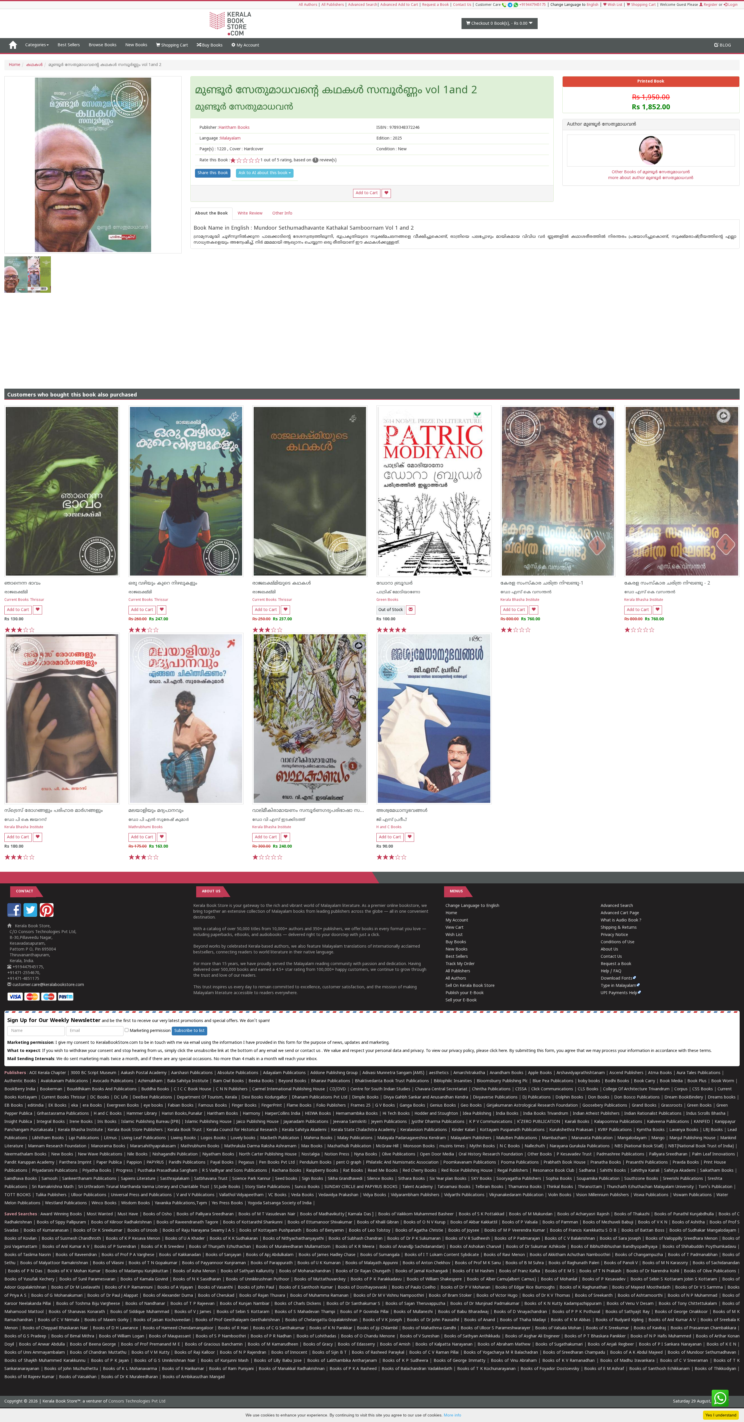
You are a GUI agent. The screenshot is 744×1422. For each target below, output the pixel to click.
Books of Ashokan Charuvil (475, 1246)
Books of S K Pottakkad (482, 1214)
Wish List (614, 5)
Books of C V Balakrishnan (570, 1238)
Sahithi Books (613, 1170)
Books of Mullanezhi (413, 1312)
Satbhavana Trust (211, 1178)
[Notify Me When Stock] (410, 609)
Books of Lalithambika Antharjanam (342, 1360)
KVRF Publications (615, 1130)
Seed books (286, 1178)
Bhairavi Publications (330, 1081)
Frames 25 (360, 1105)
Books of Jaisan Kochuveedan (161, 1320)
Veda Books (302, 1195)
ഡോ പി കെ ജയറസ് (25, 819)
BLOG (724, 45)
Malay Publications (355, 1138)
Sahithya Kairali (645, 1170)
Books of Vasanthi (215, 1287)
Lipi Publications (84, 1138)
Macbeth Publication (279, 1138)
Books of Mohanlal (559, 1279)
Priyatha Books (96, 1170)
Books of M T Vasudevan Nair (266, 1214)
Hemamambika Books (357, 1113)
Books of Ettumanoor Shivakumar (319, 1222)
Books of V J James (192, 1312)
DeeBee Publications (152, 1097)
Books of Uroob (142, 1230)
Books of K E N (721, 1344)
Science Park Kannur (251, 1178)
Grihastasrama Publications (63, 1113)
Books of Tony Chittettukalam (688, 1303)
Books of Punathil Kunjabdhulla (683, 1214)
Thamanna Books (525, 1187)
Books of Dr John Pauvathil (433, 1320)
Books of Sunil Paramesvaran (87, 1279)
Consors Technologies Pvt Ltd (136, 1401)
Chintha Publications (491, 1089)
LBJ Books (713, 1130)
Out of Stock (390, 610)
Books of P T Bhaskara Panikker (595, 1336)
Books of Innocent (289, 1352)
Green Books (387, 600)
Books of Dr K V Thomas (546, 1295)
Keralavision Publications (423, 1130)
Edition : (389, 138)
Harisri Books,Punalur (182, 1113)
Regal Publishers (512, 1170)
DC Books (99, 1097)
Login (732, 5)
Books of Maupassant (170, 1336)
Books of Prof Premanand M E (150, 1344)
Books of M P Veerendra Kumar (514, 1230)
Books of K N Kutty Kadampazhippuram (562, 1303)
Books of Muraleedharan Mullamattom (293, 1246)
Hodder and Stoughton (436, 1113)
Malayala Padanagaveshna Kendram (411, 1138)
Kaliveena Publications (668, 1121)
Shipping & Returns (619, 927)
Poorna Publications (520, 1162)
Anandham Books (506, 1073)
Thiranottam (590, 1187)
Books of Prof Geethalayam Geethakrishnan (237, 1320)
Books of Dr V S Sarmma (699, 1287)
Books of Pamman (560, 1222)
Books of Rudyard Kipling (619, 1320)
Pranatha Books (605, 1162)
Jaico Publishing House (257, 1121)
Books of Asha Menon (194, 1271)
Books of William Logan (121, 1336)
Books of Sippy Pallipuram (61, 1222)
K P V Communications (490, 1121)
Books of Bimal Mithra (72, 1336)
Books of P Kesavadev (603, 1279)
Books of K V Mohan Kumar (74, 1271)
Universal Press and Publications (141, 1195)
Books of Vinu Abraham (514, 1360)
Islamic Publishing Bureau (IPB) (150, 1121)
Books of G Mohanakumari (57, 1295)
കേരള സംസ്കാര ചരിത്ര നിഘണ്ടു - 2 (667, 583)
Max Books (312, 1146)
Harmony (251, 1113)
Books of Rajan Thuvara (262, 1295)
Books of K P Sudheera (405, 1360)
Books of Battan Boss (642, 1230)
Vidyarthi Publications (464, 1195)
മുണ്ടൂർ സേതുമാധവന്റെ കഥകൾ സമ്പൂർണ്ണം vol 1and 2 (336, 91)
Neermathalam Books (25, 1154)
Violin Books (559, 1195)
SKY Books (481, 1178)
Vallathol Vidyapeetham (241, 1195)
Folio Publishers (331, 1105)
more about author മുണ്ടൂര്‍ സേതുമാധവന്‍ (650, 178)
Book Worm (722, 1081)
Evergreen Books (123, 1105)
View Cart (455, 927)
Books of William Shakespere (434, 1279)
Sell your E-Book (461, 1000)
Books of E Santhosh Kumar (306, 1287)
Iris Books (107, 1121)
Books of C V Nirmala (58, 1320)
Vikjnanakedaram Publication (516, 1195)
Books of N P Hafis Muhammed (660, 1336)
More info (452, 1415)
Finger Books (244, 1105)
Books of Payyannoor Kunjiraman (214, 1263)
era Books (92, 1105)
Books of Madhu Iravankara (627, 1360)
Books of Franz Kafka (519, 1271)
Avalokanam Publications (64, 1081)
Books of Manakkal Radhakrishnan (292, 1368)
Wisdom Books (135, 1203)
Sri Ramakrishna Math (53, 1187)
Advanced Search (362, 5)
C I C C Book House (192, 1089)
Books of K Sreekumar (607, 1328)
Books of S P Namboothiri (221, 1336)
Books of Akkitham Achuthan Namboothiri (570, 1255)
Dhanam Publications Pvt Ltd (319, 1097)
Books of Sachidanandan (716, 1263)
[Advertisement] (372, 336)
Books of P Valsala (519, 1222)
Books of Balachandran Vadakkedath (417, 1368)
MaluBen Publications (516, 1138)
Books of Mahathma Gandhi (429, 1328)
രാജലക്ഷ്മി (16, 592)
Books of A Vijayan (175, 1287)
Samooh (50, 1178)
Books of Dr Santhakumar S (353, 1303)
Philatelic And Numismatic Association (402, 1162)
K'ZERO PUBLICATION (538, 1121)
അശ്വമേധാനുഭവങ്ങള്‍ (402, 811)
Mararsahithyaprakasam (153, 1146)
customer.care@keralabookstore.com (47, 984)
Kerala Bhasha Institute (519, 600)
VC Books (277, 1195)
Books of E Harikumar (183, 1368)
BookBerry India (19, 1089)
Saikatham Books (717, 1170)
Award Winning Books (61, 1214)
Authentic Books (20, 1081)
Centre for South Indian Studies (380, 1089)
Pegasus (246, 1162)
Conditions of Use (617, 942)
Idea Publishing (477, 1113)
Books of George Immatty (459, 1360)
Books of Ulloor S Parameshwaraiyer (495, 1328)
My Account (247, 45)
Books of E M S (560, 1271)
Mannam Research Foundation (57, 1146)
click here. (499, 1050)
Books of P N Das (25, 1271)
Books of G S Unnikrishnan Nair (164, 1360)
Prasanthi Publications (647, 1162)
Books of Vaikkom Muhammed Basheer (416, 1214)
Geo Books (471, 1105)
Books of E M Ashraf (604, 1368)
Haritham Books (222, 1113)
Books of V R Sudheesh (467, 1238)
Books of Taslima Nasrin (27, 1255)
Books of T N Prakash (600, 1271)
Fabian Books (181, 1105)
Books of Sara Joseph (620, 1238)
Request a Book (435, 5)
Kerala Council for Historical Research (241, 1130)
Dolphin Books (569, 1097)
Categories (35, 45)
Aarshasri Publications (192, 1073)
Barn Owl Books (228, 1081)
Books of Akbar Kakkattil (473, 1222)
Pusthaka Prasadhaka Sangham (167, 1170)
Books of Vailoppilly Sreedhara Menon (681, 1238)
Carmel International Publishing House (288, 1089)
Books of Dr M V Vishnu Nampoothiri (388, 1295)
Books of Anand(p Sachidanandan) (412, 1246)
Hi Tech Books (396, 1113)
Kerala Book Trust (184, 1130)
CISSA (521, 1089)
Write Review (250, 213)
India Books (507, 1113)
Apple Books (540, 1073)
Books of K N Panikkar (330, 1328)
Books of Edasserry (356, 1344)
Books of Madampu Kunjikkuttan (136, 1271)
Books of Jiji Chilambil (377, 1328)
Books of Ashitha (688, 1222)
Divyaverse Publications (495, 1097)
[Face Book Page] (14, 915)
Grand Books (644, 1105)
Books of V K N (652, 1222)
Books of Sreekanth (594, 1295)
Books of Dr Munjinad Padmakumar (484, 1303)
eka (74, 1105)
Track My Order (460, 964)
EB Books (13, 1105)
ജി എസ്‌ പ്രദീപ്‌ (391, 819)
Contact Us (462, 5)
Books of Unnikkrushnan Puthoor (257, 1279)
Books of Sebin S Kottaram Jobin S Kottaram (673, 1279)
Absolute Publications (237, 1073)
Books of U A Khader (185, 1238)
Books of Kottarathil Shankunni (252, 1222)
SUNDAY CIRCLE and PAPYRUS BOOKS (361, 1187)
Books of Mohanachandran (305, 1271)
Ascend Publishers (626, 1073)
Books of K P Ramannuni (129, 1287)
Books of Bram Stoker (450, 1295)
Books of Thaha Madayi (523, 1320)
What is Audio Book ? (621, 920)
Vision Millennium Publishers (602, 1195)
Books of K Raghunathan (583, 1287)
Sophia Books (559, 1178)
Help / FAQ (611, 971)
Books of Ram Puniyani (231, 1368)
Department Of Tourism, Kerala (207, 1097)
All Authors (308, 5)
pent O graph (348, 1162)
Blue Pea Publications (552, 1081)
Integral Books (51, 1121)
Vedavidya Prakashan (338, 1195)
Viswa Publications (651, 1195)
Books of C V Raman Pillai (434, 1352)
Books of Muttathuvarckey (320, 1279)
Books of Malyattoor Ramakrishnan (54, 1263)
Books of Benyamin (325, 1230)
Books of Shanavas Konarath (77, 1312)
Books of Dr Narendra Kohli (652, 1271)
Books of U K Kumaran (319, 1263)
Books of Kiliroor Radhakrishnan (121, 1222)
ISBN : (398, 127)
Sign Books (312, 1178)
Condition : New (391, 149)
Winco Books (104, 1203)
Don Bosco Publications (637, 1097)
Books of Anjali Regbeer (611, 1344)
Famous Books (212, 1105)
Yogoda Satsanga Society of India (280, 1203)
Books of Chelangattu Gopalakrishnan (321, 1320)
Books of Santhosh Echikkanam (659, 1368)
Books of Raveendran (76, 1255)
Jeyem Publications (389, 1121)
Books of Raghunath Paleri (573, 1263)
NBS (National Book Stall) (638, 1146)
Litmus (110, 1138)
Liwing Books (183, 1138)
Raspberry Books (322, 1170)
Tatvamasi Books (454, 1187)
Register (710, 5)
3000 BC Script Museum (93, 1073)
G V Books (385, 1105)
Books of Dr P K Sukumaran (414, 1238)
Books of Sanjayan (223, 1255)
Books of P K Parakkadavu (375, 1279)
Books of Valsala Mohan (558, 1328)
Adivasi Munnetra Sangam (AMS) (393, 1073)
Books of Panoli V (621, 1263)
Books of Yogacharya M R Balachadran (501, 1352)
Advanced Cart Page (620, 913)
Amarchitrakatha (469, 1073)
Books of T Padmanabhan (693, 1255)
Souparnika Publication (598, 1178)
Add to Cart (367, 193)
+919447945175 (532, 5)
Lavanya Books (683, 1130)
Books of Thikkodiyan (715, 1368)
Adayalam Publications (284, 1073)
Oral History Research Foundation (491, 1154)
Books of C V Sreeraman (684, 1360)
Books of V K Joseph (382, 1320)
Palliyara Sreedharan (668, 1154)
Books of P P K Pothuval (576, 1312)
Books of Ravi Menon (504, 1255)
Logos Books (213, 1138)
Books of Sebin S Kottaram (243, 1312)
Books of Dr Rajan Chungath (363, 1271)
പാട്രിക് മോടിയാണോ (398, 592)
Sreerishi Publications (683, 1178)
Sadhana (587, 1170)
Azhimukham (150, 1081)
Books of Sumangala (380, 1255)
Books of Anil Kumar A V (65, 1246)
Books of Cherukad (216, 1295)
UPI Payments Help (619, 993)
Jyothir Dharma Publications (438, 1121)
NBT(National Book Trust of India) (701, 1146)
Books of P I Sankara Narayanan (670, 1344)
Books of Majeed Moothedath (641, 1287)
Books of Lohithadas (316, 1336)
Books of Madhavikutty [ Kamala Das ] (336, 1214)
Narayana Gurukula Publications (580, 1146)
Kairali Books (577, 1121)
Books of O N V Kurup (424, 1222)
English (592, 5)
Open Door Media (437, 1154)
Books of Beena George (93, 1344)
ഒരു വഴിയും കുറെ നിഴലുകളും (162, 583)
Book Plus (697, 1081)
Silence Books (380, 1178)
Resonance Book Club (553, 1170)
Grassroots (671, 1105)
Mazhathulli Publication (349, 1146)
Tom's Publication (715, 1187)
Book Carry (644, 1081)
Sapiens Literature (138, 1178)
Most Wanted (100, 1214)
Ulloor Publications (88, 1195)
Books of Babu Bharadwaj (463, 1312)
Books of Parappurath (272, 1263)
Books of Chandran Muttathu (98, 1352)
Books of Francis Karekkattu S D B (583, 1230)
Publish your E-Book (465, 993)
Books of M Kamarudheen (273, 1344)
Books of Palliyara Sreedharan (204, 1214)
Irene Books (81, 1121)
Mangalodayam (632, 1138)
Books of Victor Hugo (497, 1295)
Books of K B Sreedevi (162, 1246)
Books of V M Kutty (150, 1352)
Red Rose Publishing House (467, 1170)
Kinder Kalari (463, 1130)
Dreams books (722, 1097)
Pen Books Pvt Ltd (277, 1162)
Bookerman (51, 1089)
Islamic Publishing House (208, 1121)
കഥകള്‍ (34, 64)
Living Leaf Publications (143, 1138)
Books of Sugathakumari (559, 1344)
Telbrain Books (489, 1187)
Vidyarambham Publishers (415, 1195)
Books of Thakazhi (632, 1214)
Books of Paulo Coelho (414, 1287)
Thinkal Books (559, 1187)
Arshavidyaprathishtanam (581, 1073)
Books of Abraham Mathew (504, 1344)
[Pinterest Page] (47, 915)
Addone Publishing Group (334, 1073)
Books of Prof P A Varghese (127, 1255)
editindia (36, 1105)
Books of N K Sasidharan (197, 1279)
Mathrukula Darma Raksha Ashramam (260, 1146)
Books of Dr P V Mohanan (466, 1287)
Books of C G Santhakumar (279, 1328)
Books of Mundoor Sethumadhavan (702, 1352)
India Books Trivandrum (545, 1113)
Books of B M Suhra (524, 1263)
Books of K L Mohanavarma (130, 1368)
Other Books (539, 1154)
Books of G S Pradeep (25, 1336)
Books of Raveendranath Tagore (187, 1222)
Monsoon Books (419, 1146)
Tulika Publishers (51, 1195)
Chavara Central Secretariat (441, 1089)
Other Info (282, 213)
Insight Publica (18, 1121)
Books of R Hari (233, 1328)
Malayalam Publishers (470, 1138)
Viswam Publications (692, 1195)
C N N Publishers (232, 1089)
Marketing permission (149, 1030)
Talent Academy (417, 1187)
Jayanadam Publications (305, 1121)
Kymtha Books (650, 1130)
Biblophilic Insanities (453, 1081)
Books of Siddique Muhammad (139, 1312)
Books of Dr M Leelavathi (75, 1287)
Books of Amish (395, 1344)
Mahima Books (318, 1138)
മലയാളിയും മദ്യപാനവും (156, 811)
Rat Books (353, 1170)
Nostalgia (310, 1154)
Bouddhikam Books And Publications (102, 1089)
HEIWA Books (318, 1113)
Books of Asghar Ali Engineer (532, 1336)
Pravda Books (686, 1162)
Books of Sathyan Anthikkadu (472, 1336)
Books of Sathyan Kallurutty (247, 1271)
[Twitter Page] (31, 915)
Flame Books (299, 1105)
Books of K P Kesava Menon (133, 1238)
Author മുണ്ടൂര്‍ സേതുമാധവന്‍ (601, 124)
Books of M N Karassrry (665, 1263)
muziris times (452, 1146)
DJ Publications (536, 1097)
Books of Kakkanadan (180, 1255)
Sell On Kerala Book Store (470, 985)
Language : (220, 138)
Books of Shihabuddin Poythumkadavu (699, 1246)
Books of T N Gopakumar (152, 1263)
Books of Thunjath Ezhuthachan (220, 1246)
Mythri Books (482, 1146)
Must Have (127, 1214)
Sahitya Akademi (679, 1170)
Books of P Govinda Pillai (364, 1312)
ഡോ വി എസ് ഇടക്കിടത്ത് (278, 819)
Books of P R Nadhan (271, 1336)
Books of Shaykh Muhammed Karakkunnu (44, 1360)
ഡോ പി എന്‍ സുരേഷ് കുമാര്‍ (158, 819)
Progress (124, 1170)
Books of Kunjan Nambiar (244, 1303)
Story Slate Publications (267, 1187)
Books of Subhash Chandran (355, 1238)
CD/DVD (338, 1089)
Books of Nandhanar (145, 1303)
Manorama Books (108, 1146)
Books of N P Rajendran (243, 1352)
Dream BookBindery (683, 1097)
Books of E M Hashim (473, 1271)
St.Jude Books (227, 1187)
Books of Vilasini (108, 1263)
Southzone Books (641, 1178)
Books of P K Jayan (110, 1360)
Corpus (681, 1089)
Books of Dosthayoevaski (362, 1287)
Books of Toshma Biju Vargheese (88, 1303)
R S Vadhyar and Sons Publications (234, 1170)
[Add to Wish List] (386, 193)
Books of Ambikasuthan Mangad (193, 1377)
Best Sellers (69, 45)
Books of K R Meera (354, 1246)
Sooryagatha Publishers (518, 1178)
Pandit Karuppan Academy (29, 1162)
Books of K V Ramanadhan (568, 1360)
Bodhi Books (617, 1081)
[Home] (12, 45)
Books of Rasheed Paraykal (378, 1352)
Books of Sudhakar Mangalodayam (702, 1230)
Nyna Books (365, 1154)
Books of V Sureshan (419, 1336)
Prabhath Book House (564, 1162)
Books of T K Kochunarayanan (486, 1368)
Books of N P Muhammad (693, 1295)
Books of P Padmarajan (517, 1238)
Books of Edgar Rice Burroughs (525, 1287)
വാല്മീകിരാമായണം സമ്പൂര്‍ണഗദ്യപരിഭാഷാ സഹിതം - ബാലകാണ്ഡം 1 (332, 811)
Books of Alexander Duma (168, 1295)
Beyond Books (292, 1081)
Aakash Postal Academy (144, 1073)
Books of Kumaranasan (46, 1230)
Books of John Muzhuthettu (71, 1368)
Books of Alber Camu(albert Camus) (501, 1279)
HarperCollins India (282, 1113)
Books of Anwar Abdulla (42, 1344)
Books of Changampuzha (639, 1255)
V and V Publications (195, 1195)
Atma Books (660, 1073)
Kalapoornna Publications (618, 1121)
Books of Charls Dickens (297, 1303)
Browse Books (103, 45)
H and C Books (389, 827)
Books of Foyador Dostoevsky (550, 1368)
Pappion (134, 1162)
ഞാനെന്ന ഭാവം (22, 583)
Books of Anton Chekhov (426, 1263)
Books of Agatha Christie (419, 1230)
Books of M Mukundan (530, 1214)
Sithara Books (411, 1178)
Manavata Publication (592, 1138)
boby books (589, 1081)
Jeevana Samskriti (349, 1121)
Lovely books (242, 1138)
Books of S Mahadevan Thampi (305, 1312)
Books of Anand (479, 1320)
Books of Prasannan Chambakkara (703, 1328)
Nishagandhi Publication (175, 1154)
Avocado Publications (113, 1081)
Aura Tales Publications (698, 1073)
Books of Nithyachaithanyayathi (293, 1238)
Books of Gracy (318, 1344)
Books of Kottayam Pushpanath (270, 1230)
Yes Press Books (227, 1203)
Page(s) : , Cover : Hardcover (231, 149)
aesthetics (439, 1073)
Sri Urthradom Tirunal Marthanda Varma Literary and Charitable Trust (143, 1187)
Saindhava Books (20, 1178)
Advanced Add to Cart (399, 5)
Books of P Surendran (115, 1246)
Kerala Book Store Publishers (135, 1130)
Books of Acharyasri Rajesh (583, 1214)
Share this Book (213, 173)
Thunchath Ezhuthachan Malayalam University (650, 1187)
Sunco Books (307, 1187)
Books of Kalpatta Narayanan (444, 1344)
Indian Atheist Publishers (596, 1113)
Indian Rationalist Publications (653, 1113)
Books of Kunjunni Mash (224, 1360)
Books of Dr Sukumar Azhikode (536, 1246)
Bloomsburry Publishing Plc (502, 1081)
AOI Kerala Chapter (47, 1073)
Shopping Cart (643, 5)
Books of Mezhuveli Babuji (608, 1222)
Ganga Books (412, 1105)
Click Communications (552, 1089)
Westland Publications (66, 1203)
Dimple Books (365, 1097)
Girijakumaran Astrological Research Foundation (532, 1105)
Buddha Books (155, 1089)
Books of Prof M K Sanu (478, 1263)
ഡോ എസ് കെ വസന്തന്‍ (526, 592)
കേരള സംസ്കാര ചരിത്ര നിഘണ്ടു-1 (541, 583)
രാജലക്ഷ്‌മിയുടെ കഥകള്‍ (281, 583)
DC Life (121, 1097)
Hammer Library (141, 1113)
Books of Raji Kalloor (194, 1352)
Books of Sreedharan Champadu (574, 1352)
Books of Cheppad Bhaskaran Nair (55, 1328)
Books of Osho (157, 1214)
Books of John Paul (256, 1287)
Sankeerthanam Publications (89, 1178)
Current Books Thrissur (24, 600)
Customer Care (510, 5)
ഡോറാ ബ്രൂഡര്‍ (394, 583)
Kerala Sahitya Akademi (304, 1130)
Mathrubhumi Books (145, 827)
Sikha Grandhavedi (345, 1178)
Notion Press (336, 1154)
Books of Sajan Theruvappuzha (415, 1303)
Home (14, 64)
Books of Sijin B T (329, 1352)
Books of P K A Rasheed (353, 1368)
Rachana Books (286, 1170)
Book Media (671, 1081)
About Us (609, 949)
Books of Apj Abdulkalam (270, 1255)
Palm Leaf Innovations (713, 1154)
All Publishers (332, 5)
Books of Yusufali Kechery (29, 1279)
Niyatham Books (218, 1154)
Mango (658, 1138)
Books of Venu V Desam (630, 1303)
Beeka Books (261, 1081)
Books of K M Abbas (570, 1320)
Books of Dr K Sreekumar (97, 1230)
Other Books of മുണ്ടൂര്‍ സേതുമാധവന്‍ (651, 172)
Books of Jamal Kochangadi (421, 1271)
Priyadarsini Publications (55, 1170)
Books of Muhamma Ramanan (319, 1295)
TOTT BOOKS (17, 1195)
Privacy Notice (614, 934)
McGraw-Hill (387, 1146)
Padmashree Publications (620, 1154)
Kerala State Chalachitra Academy (363, 1130)
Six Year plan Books (448, 1178)
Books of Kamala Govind (144, 1279)
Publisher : (224, 127)
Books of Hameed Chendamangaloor (178, 1328)
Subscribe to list (189, 1030)
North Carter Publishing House (268, 1154)
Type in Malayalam (618, 985)
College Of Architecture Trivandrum (636, 1089)
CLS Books (588, 1089)
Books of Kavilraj (650, 1328)
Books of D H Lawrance (115, 1328)
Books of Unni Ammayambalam (34, 1352)
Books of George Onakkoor (681, 1312)
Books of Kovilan (20, 1238)
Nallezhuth (535, 1146)
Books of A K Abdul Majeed (636, 1352)
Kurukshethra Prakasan (571, 1130)
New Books (136, 45)
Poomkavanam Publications (469, 1162)
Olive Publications (398, 1154)
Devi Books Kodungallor (264, 1097)
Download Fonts (616, 978)
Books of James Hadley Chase (326, 1255)
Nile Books (137, 1154)
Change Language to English (472, 905)
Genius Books (443, 1105)
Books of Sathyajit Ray (627, 1312)
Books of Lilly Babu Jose (278, 1360)
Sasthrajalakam (174, 1178)
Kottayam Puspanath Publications (512, 1130)
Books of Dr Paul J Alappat (112, 1295)
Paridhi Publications (187, 1162)
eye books (153, 1105)
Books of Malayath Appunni (371, 1263)
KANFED (702, 1121)
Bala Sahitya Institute (187, 1081)
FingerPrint (271, 1105)
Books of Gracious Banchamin (214, 1344)
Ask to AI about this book (264, 173)
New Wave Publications (100, 1154)
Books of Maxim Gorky (106, 1320)
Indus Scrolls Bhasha (705, 1113)
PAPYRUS (155, 1162)
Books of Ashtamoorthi (640, 1295)
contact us (311, 1050)
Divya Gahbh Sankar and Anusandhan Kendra (425, 1097)
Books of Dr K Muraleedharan (129, 1377)
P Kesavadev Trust (574, 1154)
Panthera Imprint (75, 1162)
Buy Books (212, 45)
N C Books (510, 1146)
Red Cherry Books (420, 1170)
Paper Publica (109, 1162)
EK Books (57, 1105)
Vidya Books (374, 1195)
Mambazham (554, 1138)
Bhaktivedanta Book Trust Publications (392, 1081)
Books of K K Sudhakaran (234, 1238)
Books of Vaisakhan (77, 1377)
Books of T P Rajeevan (192, 1303)
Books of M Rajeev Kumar (29, 1377)
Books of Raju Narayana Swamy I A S (198, 1230)
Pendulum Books (315, 1162)
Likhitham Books (48, 1138)
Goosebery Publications (604, 1105)
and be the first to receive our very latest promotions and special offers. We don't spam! (138, 1020)
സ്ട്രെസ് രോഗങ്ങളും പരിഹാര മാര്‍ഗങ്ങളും (53, 811)
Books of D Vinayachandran (520, 1312)
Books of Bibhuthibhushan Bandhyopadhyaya (614, 1246)
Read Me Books (383, 1170)
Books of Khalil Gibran (378, 1222)
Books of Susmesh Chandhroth (71, 1238)
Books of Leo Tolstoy (369, 1230)
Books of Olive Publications (710, 1271)
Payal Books (222, 1162)
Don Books (598, 1097)
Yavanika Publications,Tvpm (181, 1203)
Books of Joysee (464, 1230)
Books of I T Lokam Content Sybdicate (442, 1255)
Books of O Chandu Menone (368, 1336)
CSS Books (702, 1089)
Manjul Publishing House (692, 1138)
